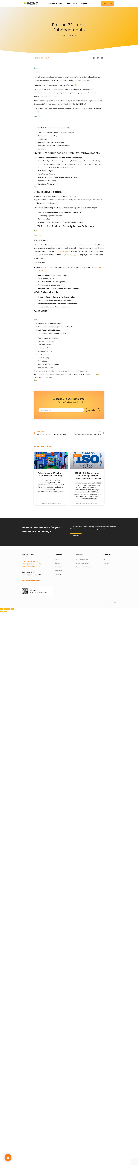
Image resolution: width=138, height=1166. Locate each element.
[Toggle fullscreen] (5, 609)
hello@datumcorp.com (31, 580)
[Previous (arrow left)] (1, 611)
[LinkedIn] (115, 602)
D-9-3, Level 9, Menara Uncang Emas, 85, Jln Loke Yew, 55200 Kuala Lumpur (31, 563)
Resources (71, 3)
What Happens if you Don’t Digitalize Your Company (50, 474)
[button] (8, 1157)
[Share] (8, 609)
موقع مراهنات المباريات (69, 255)
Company (83, 3)
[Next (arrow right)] (5, 611)
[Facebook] (110, 602)
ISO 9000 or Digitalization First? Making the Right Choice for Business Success (87, 476)
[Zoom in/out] (1, 609)
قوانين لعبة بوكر (64, 251)
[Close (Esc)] (12, 609)
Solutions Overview (55, 3)
